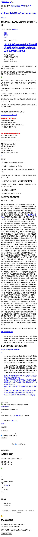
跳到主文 (3, 17)
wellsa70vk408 (5, 406)
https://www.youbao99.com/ (9, 115)
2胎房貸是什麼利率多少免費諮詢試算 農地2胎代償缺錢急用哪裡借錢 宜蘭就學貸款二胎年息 (20, 47)
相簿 (5, 33)
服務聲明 (19, 512)
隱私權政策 (31, 510)
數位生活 (14, 420)
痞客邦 (16, 415)
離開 (10, 533)
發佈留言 (3, 437)
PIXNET (8, 510)
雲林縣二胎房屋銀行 (7, 332)
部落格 (6, 35)
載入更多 (3, 427)
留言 (20, 415)
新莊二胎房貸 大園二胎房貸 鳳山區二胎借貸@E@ (19, 395)
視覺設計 (15, 29)
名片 (5, 37)
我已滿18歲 (4, 533)
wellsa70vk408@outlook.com (18, 12)
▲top (2, 423)
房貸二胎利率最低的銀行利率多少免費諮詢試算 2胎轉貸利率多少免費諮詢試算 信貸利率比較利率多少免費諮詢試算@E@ (20, 382)
